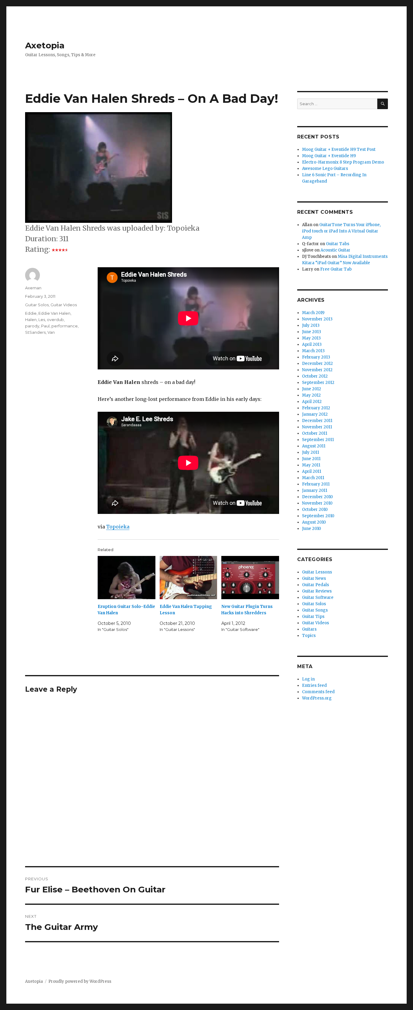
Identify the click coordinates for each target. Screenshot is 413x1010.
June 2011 (311, 458)
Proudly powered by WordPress (79, 981)
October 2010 (315, 509)
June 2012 (311, 388)
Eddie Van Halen (54, 313)
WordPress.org (317, 698)
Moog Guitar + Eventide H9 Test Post (339, 149)
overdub (55, 319)
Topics (309, 635)
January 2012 (315, 414)
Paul (45, 325)
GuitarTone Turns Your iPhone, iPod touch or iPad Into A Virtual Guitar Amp (341, 231)
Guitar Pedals (315, 584)
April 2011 (311, 471)
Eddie (31, 313)
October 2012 (315, 376)
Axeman (33, 287)
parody (32, 325)
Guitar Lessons (317, 572)
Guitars (309, 629)
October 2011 (314, 433)
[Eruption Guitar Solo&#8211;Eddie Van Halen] (126, 577)
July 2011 (310, 452)
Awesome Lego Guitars (325, 168)
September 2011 (318, 439)
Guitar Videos (63, 304)
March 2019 (313, 312)
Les (41, 319)
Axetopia (44, 45)
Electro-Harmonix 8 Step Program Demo (343, 162)
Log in (308, 679)
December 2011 (317, 420)
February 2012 (316, 408)
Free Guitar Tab (336, 269)
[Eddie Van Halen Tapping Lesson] (188, 577)
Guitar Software (317, 597)
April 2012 (312, 401)
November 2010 (317, 503)
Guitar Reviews (317, 591)
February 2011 (316, 484)
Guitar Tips (313, 616)
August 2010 (314, 522)
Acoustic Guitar (335, 250)
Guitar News (314, 578)
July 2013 (311, 325)
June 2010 (311, 528)
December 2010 (317, 496)
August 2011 (313, 446)
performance (64, 325)
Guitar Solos (37, 304)
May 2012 (311, 395)
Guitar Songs (315, 610)
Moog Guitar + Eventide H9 (329, 155)
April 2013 (312, 344)
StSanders (35, 332)
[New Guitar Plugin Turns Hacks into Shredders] (250, 577)
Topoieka (117, 527)
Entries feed (314, 685)
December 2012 (317, 363)
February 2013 (316, 357)
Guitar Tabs (337, 243)
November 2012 (317, 369)
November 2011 (317, 427)
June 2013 (311, 331)
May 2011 (311, 465)
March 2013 (313, 350)
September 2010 (318, 515)
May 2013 (311, 338)
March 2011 (313, 477)
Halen (31, 319)
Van (51, 332)
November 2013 (317, 319)
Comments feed (318, 691)
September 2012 (318, 382)
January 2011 (314, 490)
